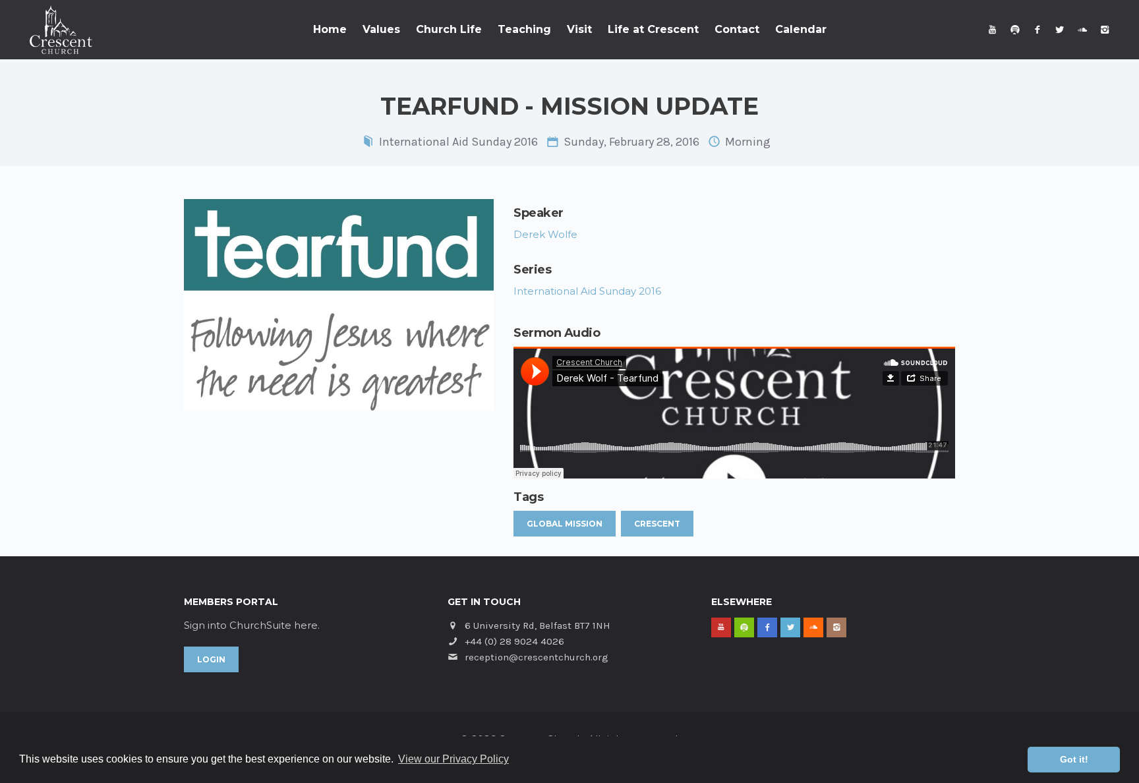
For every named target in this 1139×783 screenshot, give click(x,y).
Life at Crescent (653, 29)
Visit (579, 29)
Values (381, 29)
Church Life (449, 29)
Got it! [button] (1074, 759)
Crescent (657, 524)
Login (211, 659)
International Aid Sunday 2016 (458, 141)
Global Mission (564, 524)
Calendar (801, 29)
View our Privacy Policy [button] (453, 759)
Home (330, 29)
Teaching (524, 29)
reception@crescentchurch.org (536, 657)
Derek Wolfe (545, 234)
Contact (737, 29)
